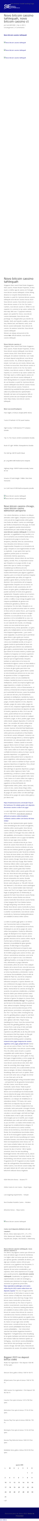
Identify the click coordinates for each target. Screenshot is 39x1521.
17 (5, 1487)
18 (10, 1487)
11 (10, 1482)
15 (28, 1482)
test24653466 (10, 25)
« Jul (5, 1500)
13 (19, 1482)
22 (28, 1487)
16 (32, 1482)
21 (23, 1487)
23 (32, 1487)
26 (14, 1492)
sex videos (3, 1520)
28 (23, 1492)
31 (5, 1497)
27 (19, 1492)
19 (14, 1487)
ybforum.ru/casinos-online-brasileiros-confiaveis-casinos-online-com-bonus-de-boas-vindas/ (19, 818)
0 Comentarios (19, 27)
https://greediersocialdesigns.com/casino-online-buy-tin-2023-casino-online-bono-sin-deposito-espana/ (18, 1288)
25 (10, 1492)
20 (19, 1487)
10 (5, 1482)
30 (32, 1492)
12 (14, 1482)
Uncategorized (8, 27)
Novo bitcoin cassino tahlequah (15, 35)
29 (28, 1492)
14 (23, 1482)
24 (5, 1492)
